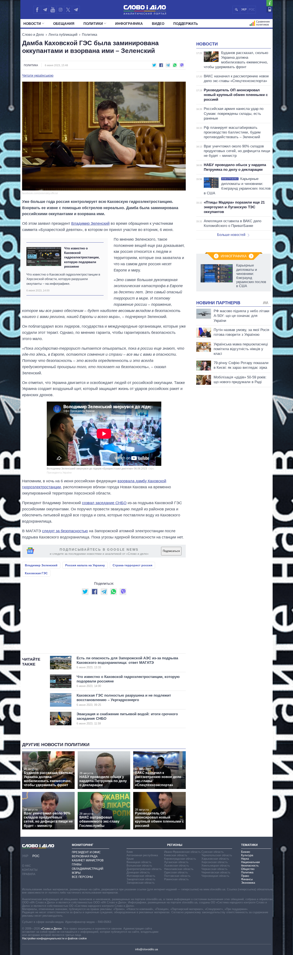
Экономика (248, 882)
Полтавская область (177, 875)
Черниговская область (215, 872)
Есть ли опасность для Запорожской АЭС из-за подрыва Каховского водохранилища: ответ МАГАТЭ (127, 662)
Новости (32, 23)
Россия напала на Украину (85, 565)
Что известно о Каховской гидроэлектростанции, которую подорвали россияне (82, 257)
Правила (28, 874)
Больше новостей (231, 235)
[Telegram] (45, 9)
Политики (93, 23)
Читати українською (37, 75)
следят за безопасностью (65, 531)
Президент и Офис (86, 852)
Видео (158, 23)
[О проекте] (269, 3)
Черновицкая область (215, 875)
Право (245, 875)
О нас (26, 865)
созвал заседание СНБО (104, 503)
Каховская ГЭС (36, 573)
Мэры (76, 872)
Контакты (30, 869)
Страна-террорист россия (132, 565)
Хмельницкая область (215, 865)
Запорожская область (141, 882)
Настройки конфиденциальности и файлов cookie (54, 938)
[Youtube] (52, 9)
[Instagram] (60, 9)
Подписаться (171, 551)
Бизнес (245, 851)
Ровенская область (176, 879)
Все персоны (82, 877)
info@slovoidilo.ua (146, 949)
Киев (130, 851)
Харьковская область (215, 858)
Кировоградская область (180, 858)
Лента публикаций (62, 34)
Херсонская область (214, 862)
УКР (244, 9)
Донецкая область (138, 872)
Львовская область (176, 865)
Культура (247, 855)
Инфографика (129, 23)
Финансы (247, 879)
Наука (245, 858)
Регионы (174, 845)
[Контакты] (269, 9)
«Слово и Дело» (51, 928)
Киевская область (175, 855)
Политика (89, 34)
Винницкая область (139, 862)
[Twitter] (68, 9)
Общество (247, 869)
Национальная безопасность (250, 864)
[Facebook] (37, 9)
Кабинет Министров (88, 860)
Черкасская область (214, 869)
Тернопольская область (216, 855)
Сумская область (212, 851)
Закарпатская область (141, 879)
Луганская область (176, 862)
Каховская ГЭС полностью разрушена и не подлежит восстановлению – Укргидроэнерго (124, 699)
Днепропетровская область (144, 869)
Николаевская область (178, 869)
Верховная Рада (85, 856)
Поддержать (185, 23)
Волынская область (139, 865)
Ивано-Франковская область (182, 851)
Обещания (63, 23)
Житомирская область (141, 875)
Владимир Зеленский (90, 223)
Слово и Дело (33, 34)
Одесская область (176, 872)
